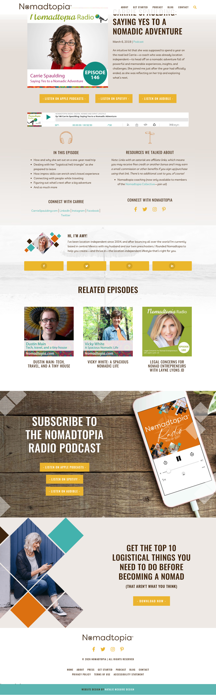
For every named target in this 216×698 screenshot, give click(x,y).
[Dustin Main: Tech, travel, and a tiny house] (49, 331)
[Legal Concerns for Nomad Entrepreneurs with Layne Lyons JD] (167, 331)
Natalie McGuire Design (119, 689)
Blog (171, 7)
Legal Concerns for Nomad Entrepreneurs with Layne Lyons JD (167, 366)
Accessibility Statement (129, 674)
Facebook (93, 210)
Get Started (140, 7)
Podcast (158, 7)
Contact (183, 7)
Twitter (65, 215)
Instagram (78, 210)
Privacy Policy (81, 674)
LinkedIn (65, 210)
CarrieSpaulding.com (44, 210)
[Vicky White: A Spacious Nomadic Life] (108, 331)
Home (70, 670)
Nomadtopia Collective (140, 184)
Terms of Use (102, 674)
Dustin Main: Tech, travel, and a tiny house (49, 364)
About (124, 7)
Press (91, 670)
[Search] (194, 7)
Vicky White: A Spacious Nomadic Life (108, 364)
